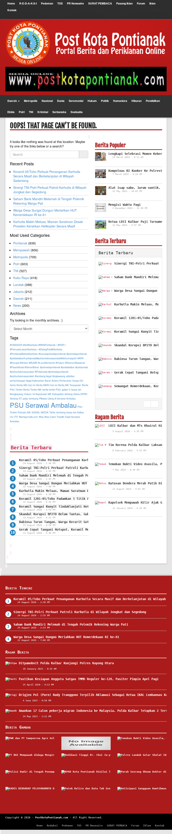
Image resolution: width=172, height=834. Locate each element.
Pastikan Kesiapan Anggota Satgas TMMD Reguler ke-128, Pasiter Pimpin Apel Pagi (89, 679)
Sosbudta (77, 112)
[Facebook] (140, 17)
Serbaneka (59, 112)
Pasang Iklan (124, 3)
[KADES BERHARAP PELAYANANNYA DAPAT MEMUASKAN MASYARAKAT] (30, 793)
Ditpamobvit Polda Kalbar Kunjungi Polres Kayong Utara (66, 663)
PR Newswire (75, 3)
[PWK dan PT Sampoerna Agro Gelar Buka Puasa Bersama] (30, 743)
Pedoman (47, 3)
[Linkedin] (162, 17)
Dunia (60, 101)
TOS (60, 3)
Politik (105, 101)
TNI (31, 112)
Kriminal (42, 112)
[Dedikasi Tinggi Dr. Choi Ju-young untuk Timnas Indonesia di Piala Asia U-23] (86, 760)
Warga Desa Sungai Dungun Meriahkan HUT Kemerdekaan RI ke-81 (72, 483)
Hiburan (136, 101)
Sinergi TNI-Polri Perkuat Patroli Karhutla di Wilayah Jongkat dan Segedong (85, 468)
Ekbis (11, 112)
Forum (141, 3)
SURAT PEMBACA (100, 3)
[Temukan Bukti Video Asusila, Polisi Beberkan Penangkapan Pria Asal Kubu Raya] (142, 743)
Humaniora (120, 101)
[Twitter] (145, 17)
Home (11, 3)
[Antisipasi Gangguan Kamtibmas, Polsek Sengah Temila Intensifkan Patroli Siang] (142, 793)
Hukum (92, 101)
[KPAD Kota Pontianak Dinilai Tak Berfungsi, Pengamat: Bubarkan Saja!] (86, 777)
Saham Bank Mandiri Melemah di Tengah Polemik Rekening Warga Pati (76, 475)
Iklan (152, 3)
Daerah (12, 101)
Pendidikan (153, 101)
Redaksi (52, 825)
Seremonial (76, 101)
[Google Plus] (151, 17)
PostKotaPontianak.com (51, 817)
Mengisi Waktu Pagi (124, 204)
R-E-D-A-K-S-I (28, 3)
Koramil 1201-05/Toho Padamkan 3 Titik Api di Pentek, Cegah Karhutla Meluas (85, 498)
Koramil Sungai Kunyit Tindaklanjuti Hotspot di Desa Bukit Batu (74, 506)
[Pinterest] (156, 17)
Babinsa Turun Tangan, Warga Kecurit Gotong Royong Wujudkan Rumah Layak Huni (86, 522)
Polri (22, 112)
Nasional (47, 101)
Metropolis (30, 101)
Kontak (12, 10)
